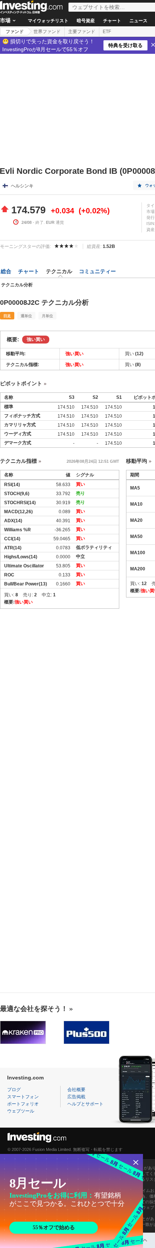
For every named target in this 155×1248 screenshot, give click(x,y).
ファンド (15, 31)
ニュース (138, 20)
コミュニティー (97, 271)
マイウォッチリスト (48, 20)
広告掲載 (76, 1096)
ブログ (14, 1089)
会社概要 (76, 1089)
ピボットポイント (21, 383)
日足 (7, 316)
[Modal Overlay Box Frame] (71, 1201)
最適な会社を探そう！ (34, 1008)
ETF (107, 31)
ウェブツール (20, 1111)
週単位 (26, 316)
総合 (6, 271)
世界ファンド (47, 31)
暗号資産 (86, 20)
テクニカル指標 (18, 461)
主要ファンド (81, 31)
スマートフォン (23, 1096)
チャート (112, 20)
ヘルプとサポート (85, 1104)
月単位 (47, 316)
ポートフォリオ (23, 1104)
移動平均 (136, 461)
